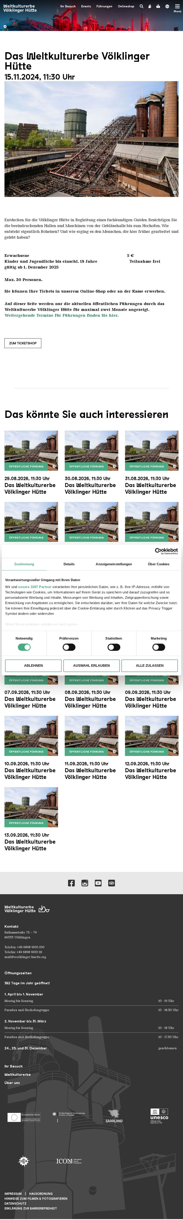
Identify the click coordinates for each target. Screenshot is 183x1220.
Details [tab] (69, 564)
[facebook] (71, 883)
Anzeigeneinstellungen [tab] (114, 564)
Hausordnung (41, 1193)
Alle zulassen (150, 665)
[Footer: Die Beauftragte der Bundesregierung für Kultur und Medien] (69, 1116)
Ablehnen (33, 665)
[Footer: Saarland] (114, 1116)
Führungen (104, 6)
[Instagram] (84, 883)
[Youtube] (98, 883)
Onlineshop (126, 6)
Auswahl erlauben (91, 665)
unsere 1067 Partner (35, 587)
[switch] (69, 647)
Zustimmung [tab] (24, 564)
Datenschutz (15, 1203)
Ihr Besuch (68, 6)
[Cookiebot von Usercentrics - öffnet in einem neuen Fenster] (158, 551)
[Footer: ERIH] (23, 1161)
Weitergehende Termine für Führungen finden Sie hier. (61, 315)
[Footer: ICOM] (69, 1161)
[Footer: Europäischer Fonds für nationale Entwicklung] (23, 1116)
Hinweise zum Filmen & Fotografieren (35, 1198)
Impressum (13, 1193)
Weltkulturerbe (17, 1074)
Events (86, 6)
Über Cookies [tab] (158, 564)
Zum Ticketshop (23, 343)
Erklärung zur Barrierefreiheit (30, 1208)
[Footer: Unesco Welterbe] (159, 1116)
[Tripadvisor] (111, 883)
